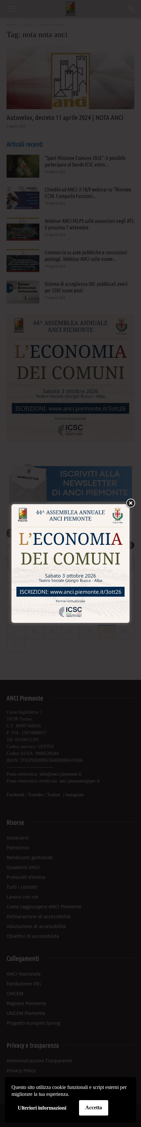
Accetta (93, 1107)
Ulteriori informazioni (42, 1108)
